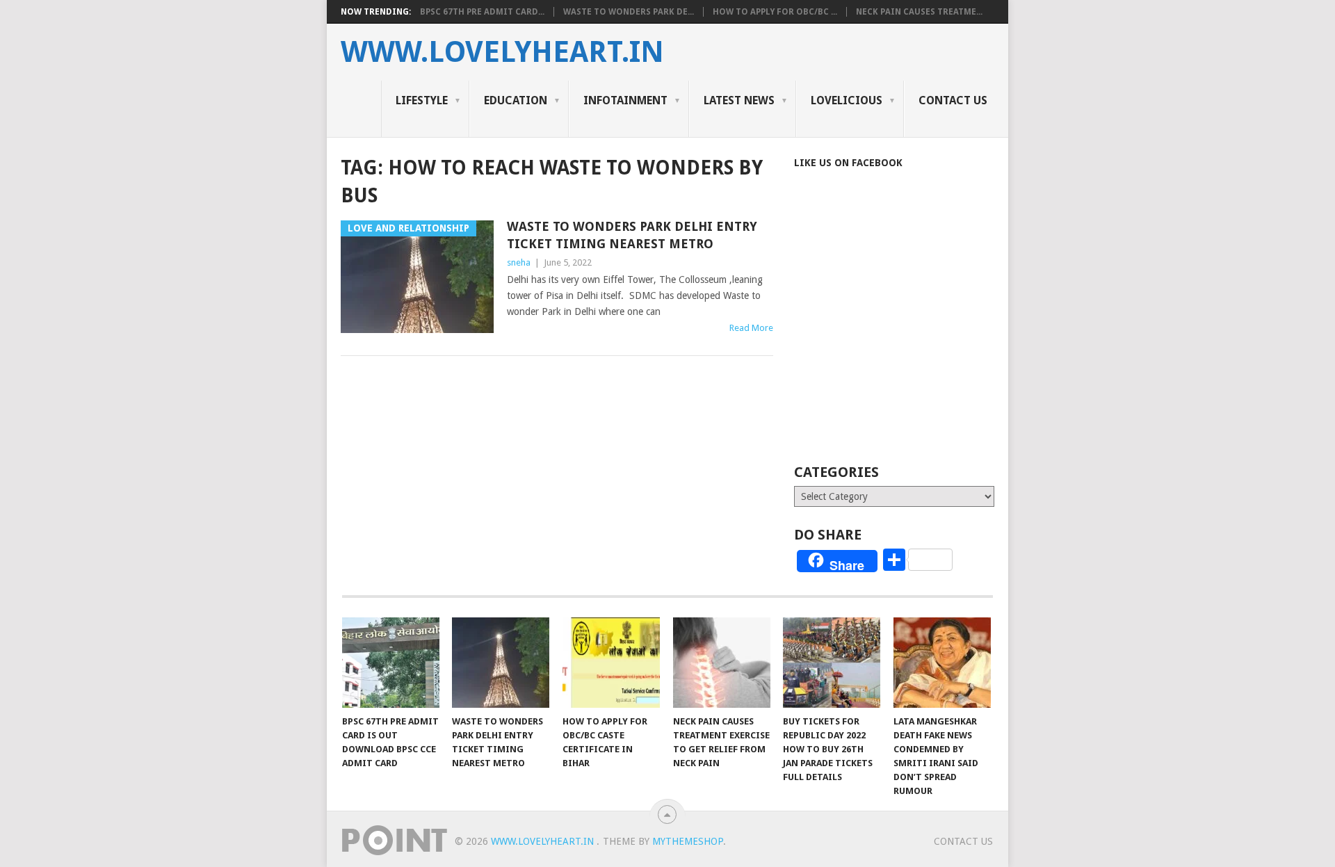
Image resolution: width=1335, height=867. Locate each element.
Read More (751, 328)
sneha (519, 262)
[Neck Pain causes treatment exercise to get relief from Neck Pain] (721, 662)
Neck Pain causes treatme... (919, 12)
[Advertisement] (911, 335)
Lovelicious (846, 100)
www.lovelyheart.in (502, 52)
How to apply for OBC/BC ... (775, 12)
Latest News (739, 100)
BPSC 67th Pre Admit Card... (482, 12)
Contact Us (953, 100)
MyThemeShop (687, 841)
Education (515, 100)
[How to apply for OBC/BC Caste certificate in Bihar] (611, 662)
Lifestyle (422, 100)
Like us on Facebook (848, 162)
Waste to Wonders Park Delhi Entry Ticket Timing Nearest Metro (632, 235)
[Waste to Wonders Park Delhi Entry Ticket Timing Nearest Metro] (500, 662)
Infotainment (625, 100)
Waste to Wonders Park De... (628, 12)
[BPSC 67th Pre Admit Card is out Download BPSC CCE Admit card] (390, 662)
